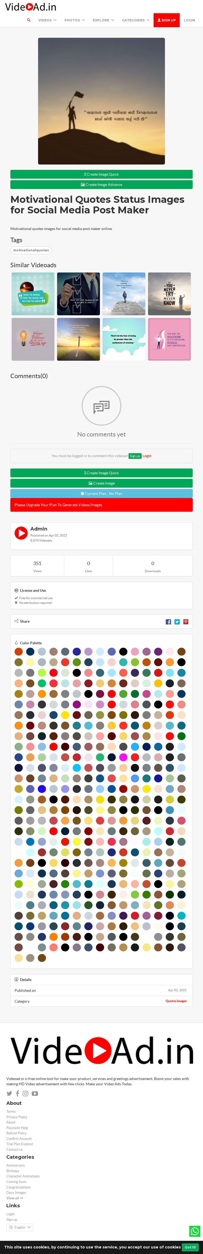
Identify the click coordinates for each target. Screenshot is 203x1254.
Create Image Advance (103, 184)
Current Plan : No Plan (103, 493)
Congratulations (18, 1187)
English (20, 1227)
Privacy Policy (16, 1117)
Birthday (12, 1171)
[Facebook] (168, 621)
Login (189, 20)
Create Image (104, 483)
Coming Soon (16, 1182)
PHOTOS (72, 20)
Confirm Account (19, 1139)
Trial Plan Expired (19, 1144)
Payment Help (17, 1128)
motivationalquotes (31, 250)
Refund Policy (16, 1133)
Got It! (190, 1247)
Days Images (16, 1193)
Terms (11, 1112)
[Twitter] (177, 621)
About (11, 1122)
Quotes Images (176, 1001)
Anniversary (15, 1165)
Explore (101, 20)
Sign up (168, 20)
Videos (45, 20)
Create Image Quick (102, 174)
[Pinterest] (185, 621)
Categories (133, 20)
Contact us (14, 1150)
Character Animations (23, 1176)
